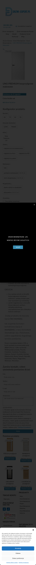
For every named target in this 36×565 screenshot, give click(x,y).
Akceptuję (18, 548)
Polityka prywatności (24, 562)
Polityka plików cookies (12, 562)
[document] (18, 282)
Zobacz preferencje (18, 558)
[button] (33, 530)
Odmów (18, 553)
